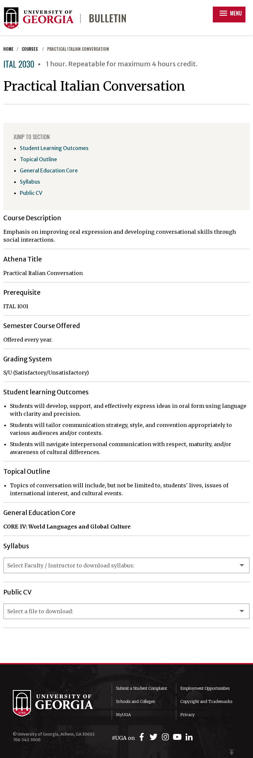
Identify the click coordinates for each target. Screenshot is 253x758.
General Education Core (49, 170)
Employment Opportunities (205, 688)
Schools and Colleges (135, 701)
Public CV (31, 193)
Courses (30, 49)
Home (8, 49)
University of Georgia (57, 703)
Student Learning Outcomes (54, 148)
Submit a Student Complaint (141, 688)
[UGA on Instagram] (166, 737)
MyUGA (123, 714)
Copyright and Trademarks (206, 701)
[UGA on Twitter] (154, 737)
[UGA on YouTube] (178, 737)
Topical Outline (38, 159)
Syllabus (30, 181)
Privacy (187, 714)
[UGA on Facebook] (143, 737)
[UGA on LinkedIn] (189, 737)
